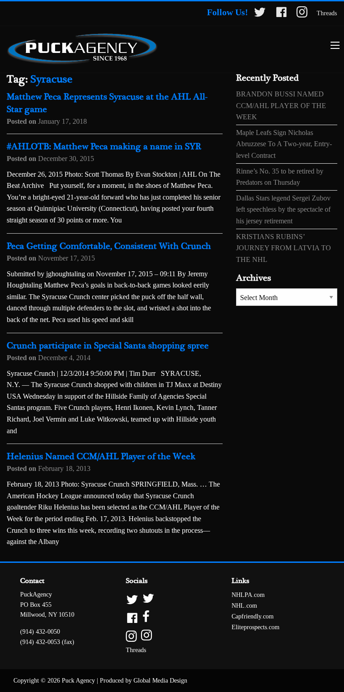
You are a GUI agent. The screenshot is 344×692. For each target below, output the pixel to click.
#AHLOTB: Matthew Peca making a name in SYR (104, 147)
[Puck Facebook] (281, 13)
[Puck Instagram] (302, 13)
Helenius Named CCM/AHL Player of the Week (101, 457)
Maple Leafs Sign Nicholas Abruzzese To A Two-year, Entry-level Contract (284, 144)
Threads (327, 13)
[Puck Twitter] (260, 13)
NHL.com (244, 605)
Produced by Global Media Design (143, 680)
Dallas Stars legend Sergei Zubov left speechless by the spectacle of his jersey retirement (283, 209)
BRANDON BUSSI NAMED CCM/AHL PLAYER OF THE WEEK (281, 105)
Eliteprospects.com (256, 627)
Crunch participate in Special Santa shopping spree (108, 346)
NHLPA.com (248, 595)
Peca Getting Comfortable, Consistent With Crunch (109, 246)
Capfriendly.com (253, 616)
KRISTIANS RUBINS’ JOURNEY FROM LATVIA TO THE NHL (283, 248)
